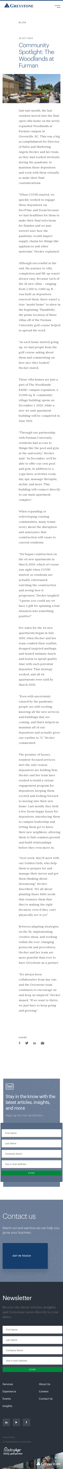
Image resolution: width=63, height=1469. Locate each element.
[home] (18, 5)
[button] (57, 5)
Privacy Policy (9, 1437)
